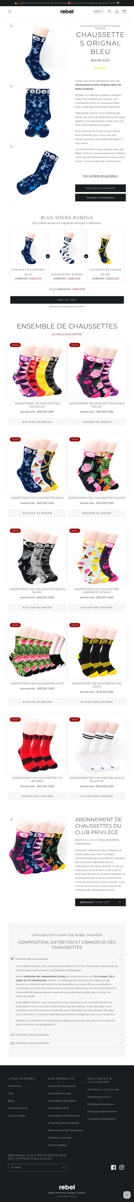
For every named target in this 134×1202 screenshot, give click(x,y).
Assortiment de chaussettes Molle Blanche (97, 779)
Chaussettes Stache (67, 274)
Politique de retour (99, 1096)
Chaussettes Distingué (62, 1100)
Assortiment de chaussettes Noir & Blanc (37, 591)
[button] (9, 11)
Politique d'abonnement (102, 1111)
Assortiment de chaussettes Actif (37, 683)
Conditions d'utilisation (101, 1118)
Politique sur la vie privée (103, 1089)
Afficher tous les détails (94, 902)
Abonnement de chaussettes (65, 1130)
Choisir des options (97, 607)
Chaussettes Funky (59, 1093)
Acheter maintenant (100, 197)
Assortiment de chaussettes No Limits (97, 685)
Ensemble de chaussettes (63, 1122)
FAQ (11, 1093)
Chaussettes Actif (58, 1108)
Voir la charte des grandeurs (100, 175)
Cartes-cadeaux (57, 1145)
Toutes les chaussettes (61, 1086)
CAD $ (97, 11)
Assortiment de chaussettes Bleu (37, 497)
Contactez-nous (17, 1108)
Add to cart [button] (67, 300)
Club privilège (16, 1115)
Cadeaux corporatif (59, 1137)
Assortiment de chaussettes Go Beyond (37, 779)
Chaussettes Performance (64, 1115)
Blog (11, 1100)
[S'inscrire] (63, 1167)
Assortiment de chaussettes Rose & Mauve (97, 405)
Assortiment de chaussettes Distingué (37, 405)
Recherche (14, 1086)
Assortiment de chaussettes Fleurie (97, 497)
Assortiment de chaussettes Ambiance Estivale (96, 591)
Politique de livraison (100, 1104)
